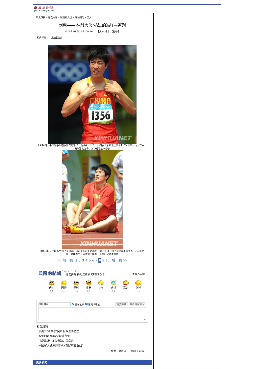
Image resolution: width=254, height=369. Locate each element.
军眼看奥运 (66, 17)
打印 (115, 31)
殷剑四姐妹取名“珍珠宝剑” (54, 335)
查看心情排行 (139, 274)
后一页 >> (119, 260)
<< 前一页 (65, 260)
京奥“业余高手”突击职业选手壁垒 (58, 331)
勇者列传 (79, 17)
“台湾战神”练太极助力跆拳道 (56, 340)
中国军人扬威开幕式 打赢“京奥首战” (60, 345)
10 (107, 260)
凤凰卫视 (40, 17)
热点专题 (53, 17)
